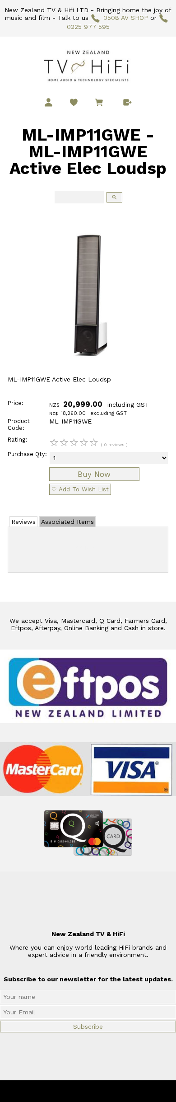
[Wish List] (74, 102)
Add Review (88, 547)
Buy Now (94, 474)
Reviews (23, 521)
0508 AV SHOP (125, 17)
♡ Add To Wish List (80, 489)
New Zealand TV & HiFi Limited (112, 1091)
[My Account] (48, 102)
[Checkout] (127, 102)
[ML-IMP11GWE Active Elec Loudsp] (88, 373)
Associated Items (67, 521)
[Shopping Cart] (100, 103)
